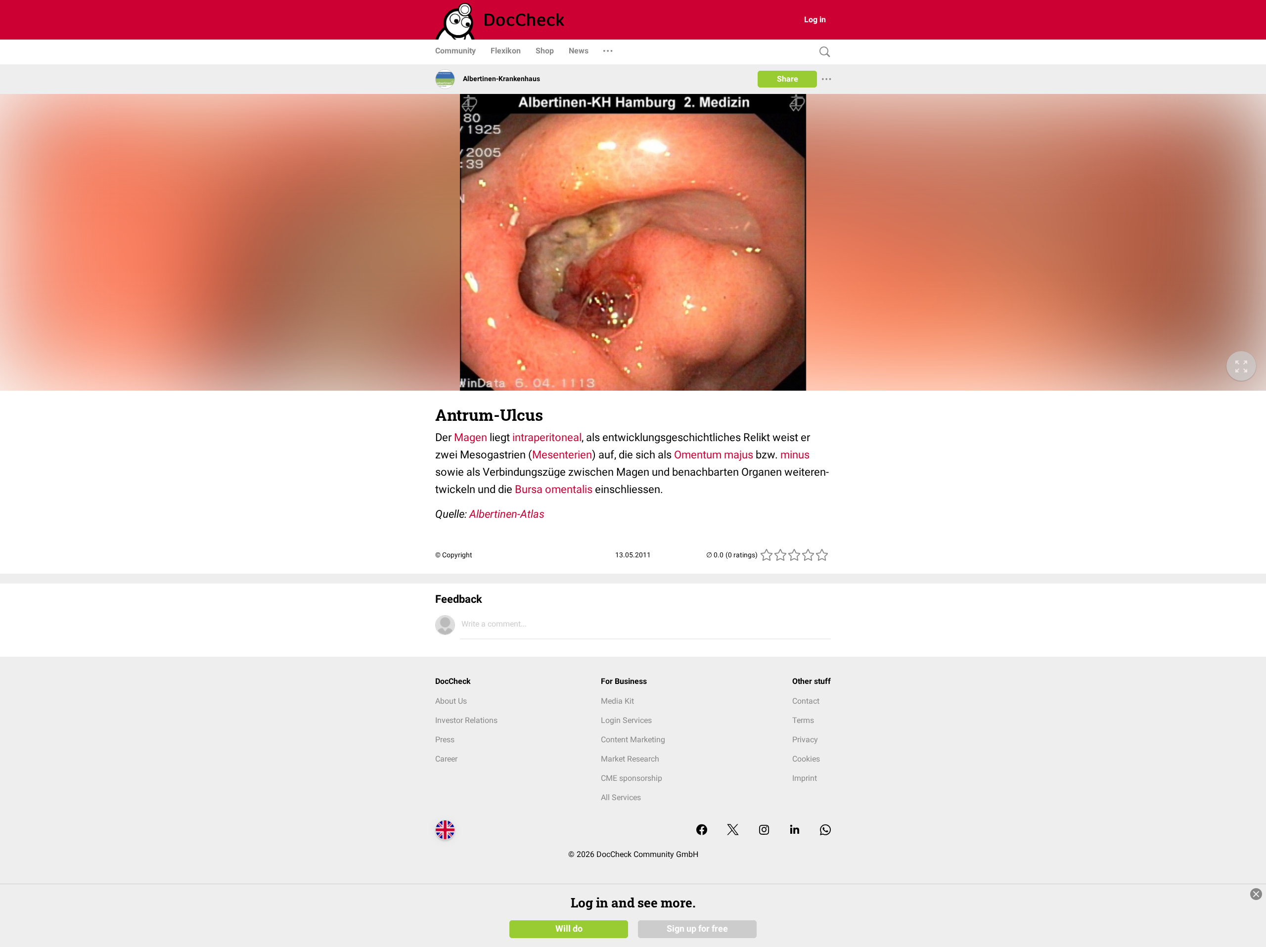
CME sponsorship (631, 778)
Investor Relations (466, 720)
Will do (569, 928)
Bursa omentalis (553, 489)
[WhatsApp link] (825, 830)
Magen (470, 437)
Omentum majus (713, 455)
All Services (621, 797)
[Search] (822, 52)
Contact (805, 701)
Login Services (626, 720)
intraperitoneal (547, 437)
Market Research (630, 759)
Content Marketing (633, 739)
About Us (451, 701)
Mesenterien (562, 455)
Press (444, 739)
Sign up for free (697, 928)
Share (787, 79)
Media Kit (617, 701)
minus (795, 455)
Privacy (805, 739)
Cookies (806, 759)
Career (446, 759)
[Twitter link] (733, 830)
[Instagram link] (764, 830)
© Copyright (453, 555)
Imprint (804, 778)
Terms (803, 720)
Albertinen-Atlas (506, 514)
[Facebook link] (701, 830)
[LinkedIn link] (794, 830)
